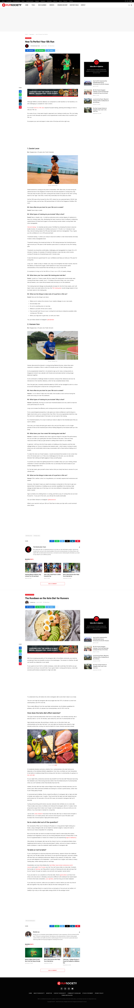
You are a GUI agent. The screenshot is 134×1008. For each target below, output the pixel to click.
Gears (23, 1)
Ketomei (38, 869)
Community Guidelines (74, 993)
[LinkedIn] (20, 104)
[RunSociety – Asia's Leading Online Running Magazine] (12, 5)
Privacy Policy (99, 993)
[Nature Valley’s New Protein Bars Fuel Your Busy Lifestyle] (33, 952)
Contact (83, 5)
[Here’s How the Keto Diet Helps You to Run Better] (71, 568)
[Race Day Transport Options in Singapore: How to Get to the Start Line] (88, 110)
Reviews (65, 1)
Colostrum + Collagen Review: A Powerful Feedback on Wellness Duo (71, 961)
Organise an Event (62, 5)
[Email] (20, 101)
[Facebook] (20, 91)
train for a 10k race (39, 107)
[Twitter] (20, 97)
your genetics (49, 878)
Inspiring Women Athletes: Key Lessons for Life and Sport (33, 575)
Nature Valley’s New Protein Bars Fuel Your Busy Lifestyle (32, 960)
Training (71, 1)
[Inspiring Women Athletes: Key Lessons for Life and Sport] (33, 568)
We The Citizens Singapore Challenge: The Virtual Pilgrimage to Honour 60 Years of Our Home (100, 91)
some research (38, 813)
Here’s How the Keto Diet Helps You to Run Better (71, 575)
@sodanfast (50, 319)
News (3, 1)
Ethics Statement (87, 993)
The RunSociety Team (35, 45)
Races (60, 1)
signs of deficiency (71, 837)
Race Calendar (42, 5)
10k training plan (56, 288)
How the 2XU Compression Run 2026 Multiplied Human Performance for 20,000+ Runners (101, 82)
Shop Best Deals (74, 5)
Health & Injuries (29, 1)
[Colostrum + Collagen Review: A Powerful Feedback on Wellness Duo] (71, 952)
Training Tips (37, 535)
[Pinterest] (20, 107)
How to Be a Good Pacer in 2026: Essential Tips (52, 575)
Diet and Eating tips (30, 920)
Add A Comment (52, 583)
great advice (63, 875)
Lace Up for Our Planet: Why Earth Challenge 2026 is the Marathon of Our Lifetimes (101, 100)
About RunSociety (39, 993)
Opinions (55, 1)
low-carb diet (31, 775)
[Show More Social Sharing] (56, 50)
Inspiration (43, 1)
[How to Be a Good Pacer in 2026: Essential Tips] (52, 568)
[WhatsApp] (20, 94)
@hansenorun (52, 499)
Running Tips (29, 535)
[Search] (131, 5)
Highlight (37, 1)
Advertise (49, 993)
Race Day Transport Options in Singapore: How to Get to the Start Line (100, 109)
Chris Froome (41, 867)
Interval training (31, 227)
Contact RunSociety (60, 993)
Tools (33, 5)
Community (8, 1)
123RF (55, 765)
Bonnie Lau (33, 602)
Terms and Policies (67, 995)
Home (26, 5)
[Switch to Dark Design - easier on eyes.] (129, 5)
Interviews (49, 1)
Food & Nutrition (16, 1)
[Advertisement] (67, 19)
